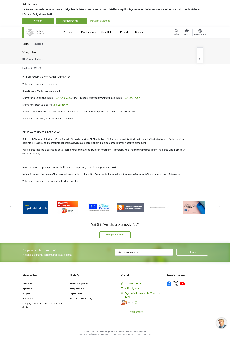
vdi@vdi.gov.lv (60, 104)
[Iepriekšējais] (10, 207)
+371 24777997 (132, 97)
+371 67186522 (63, 97)
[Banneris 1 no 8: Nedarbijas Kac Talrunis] (130, 207)
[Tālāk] (219, 207)
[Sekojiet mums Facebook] (169, 283)
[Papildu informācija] (136, 302)
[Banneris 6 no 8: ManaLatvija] (35, 207)
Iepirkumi (27, 288)
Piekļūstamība (77, 288)
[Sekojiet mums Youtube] (182, 284)
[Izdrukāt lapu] (200, 51)
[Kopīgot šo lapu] (200, 59)
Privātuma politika (79, 283)
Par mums (27, 298)
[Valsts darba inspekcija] (36, 32)
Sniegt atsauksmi (115, 234)
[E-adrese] (127, 302)
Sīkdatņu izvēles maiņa (81, 298)
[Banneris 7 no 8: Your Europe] (67, 207)
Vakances (27, 283)
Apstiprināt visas (71, 20)
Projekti (26, 293)
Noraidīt (38, 20)
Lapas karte (76, 293)
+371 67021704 (133, 283)
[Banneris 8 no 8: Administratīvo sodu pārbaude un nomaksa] (99, 207)
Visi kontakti (136, 311)
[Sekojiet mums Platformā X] (175, 283)
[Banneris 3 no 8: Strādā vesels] (194, 207)
